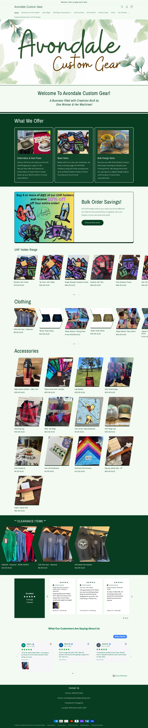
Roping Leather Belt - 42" (114, 468)
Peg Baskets (79, 389)
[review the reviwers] (50, 644)
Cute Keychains (19, 468)
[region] (90, 596)
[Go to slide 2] (74, 673)
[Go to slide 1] (72, 673)
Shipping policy (84, 725)
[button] (62, 12)
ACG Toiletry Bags (111, 389)
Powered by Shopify (39, 725)
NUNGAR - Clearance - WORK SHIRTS (15, 565)
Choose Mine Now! (92, 222)
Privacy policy (62, 725)
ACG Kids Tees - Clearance (23, 329)
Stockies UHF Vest (96, 282)
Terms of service (73, 725)
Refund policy (51, 725)
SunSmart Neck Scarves (83, 468)
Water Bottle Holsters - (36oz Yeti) (26, 389)
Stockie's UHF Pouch (21, 282)
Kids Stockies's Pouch (123, 282)
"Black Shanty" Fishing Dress (75, 331)
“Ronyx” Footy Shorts (46, 331)
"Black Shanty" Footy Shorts (125, 331)
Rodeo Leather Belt (21, 508)
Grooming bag (19, 429)
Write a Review (120, 636)
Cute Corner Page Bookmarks (85, 429)
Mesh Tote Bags (50, 429)
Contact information (97, 725)
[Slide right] (78, 294)
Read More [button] (25, 660)
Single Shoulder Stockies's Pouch (76, 282)
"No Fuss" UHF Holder (47, 282)
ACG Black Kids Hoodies (83, 565)
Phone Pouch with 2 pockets (54, 389)
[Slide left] (69, 294)
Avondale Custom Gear (26, 725)
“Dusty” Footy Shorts (97, 331)
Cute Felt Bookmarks (52, 468)
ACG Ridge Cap (110, 429)
